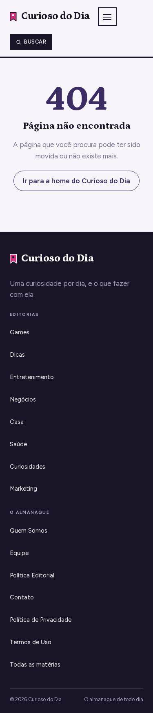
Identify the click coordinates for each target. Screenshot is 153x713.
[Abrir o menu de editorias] (107, 16)
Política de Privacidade (40, 619)
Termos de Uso (30, 642)
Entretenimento (32, 377)
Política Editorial (32, 575)
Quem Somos (28, 530)
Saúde (18, 444)
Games (19, 332)
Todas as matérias (35, 664)
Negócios (23, 399)
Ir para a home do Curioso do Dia (76, 181)
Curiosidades (27, 466)
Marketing (23, 488)
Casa (17, 422)
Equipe (19, 553)
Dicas (17, 354)
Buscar (35, 42)
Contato (22, 597)
